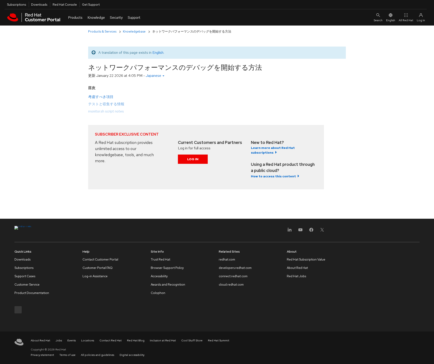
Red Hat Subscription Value (306, 259)
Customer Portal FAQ (98, 268)
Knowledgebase (134, 31)
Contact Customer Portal (100, 259)
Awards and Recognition (168, 284)
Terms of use (67, 355)
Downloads (39, 4)
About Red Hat (297, 268)
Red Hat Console (65, 4)
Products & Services (102, 31)
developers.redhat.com (235, 268)
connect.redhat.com (233, 276)
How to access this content (273, 176)
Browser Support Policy (167, 268)
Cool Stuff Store (192, 340)
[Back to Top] (429, 356)
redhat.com (227, 259)
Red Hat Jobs (296, 276)
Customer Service (27, 284)
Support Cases (24, 276)
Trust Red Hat (160, 259)
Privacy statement (42, 355)
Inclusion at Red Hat (163, 340)
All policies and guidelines (97, 355)
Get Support (91, 4)
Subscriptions (16, 4)
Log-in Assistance (95, 276)
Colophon (158, 293)
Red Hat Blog (135, 340)
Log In (192, 159)
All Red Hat (406, 20)
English (390, 20)
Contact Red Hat (110, 340)
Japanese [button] (154, 75)
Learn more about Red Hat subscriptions (273, 150)
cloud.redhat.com (231, 284)
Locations (87, 340)
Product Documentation (31, 293)
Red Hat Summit (218, 340)
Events (71, 340)
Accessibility (159, 276)
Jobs (59, 340)
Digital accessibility (132, 355)
